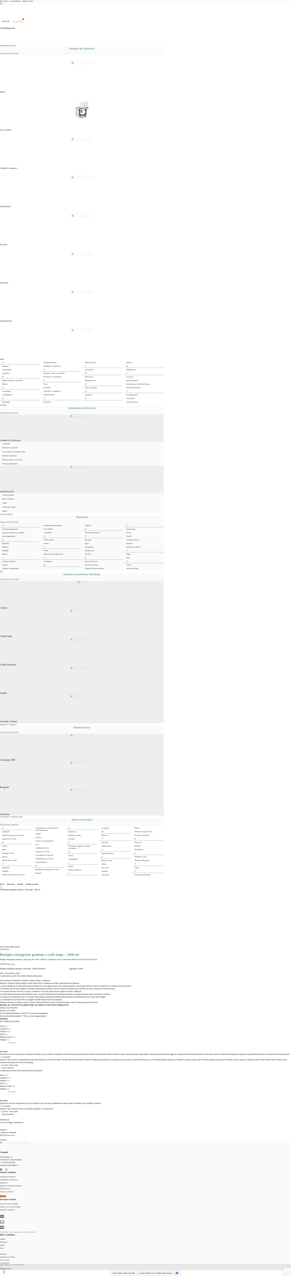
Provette (88, 554)
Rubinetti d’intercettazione (94, 568)
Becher (4, 846)
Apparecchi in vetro (9, 839)
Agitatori (5, 366)
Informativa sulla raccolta (124, 1273)
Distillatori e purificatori (52, 366)
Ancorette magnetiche (10, 529)
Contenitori (48, 532)
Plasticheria (6, 514)
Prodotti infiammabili (9, 464)
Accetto (4, 1065)
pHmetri (129, 362)
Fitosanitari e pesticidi (10, 448)
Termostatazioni (132, 402)
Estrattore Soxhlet (74, 835)
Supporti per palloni (133, 547)
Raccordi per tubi (91, 561)
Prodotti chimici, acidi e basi (12, 460)
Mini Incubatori (90, 362)
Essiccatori (72, 832)
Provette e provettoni (142, 835)
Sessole (129, 536)
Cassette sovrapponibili (10, 568)
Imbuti (46, 550)
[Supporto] (0, 1127)
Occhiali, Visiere (8, 721)
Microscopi (89, 377)
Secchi (128, 533)
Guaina (46, 543)
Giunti (70, 855)
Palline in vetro (107, 860)
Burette (4, 554)
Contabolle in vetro (42, 848)
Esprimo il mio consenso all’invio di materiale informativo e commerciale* (26, 1109)
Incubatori (47, 402)
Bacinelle (5, 543)
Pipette (137, 828)
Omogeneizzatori (108, 853)
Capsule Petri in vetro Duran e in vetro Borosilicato (47, 829)
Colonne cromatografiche (44, 841)
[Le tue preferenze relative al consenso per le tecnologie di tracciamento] (4, 1272)
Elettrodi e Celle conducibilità (54, 373)
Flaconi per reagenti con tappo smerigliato (79, 847)
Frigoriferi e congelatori (52, 391)
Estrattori (71, 839)
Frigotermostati (49, 395)
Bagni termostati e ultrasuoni (12, 380)
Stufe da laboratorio (133, 387)
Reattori (137, 846)
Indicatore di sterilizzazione (53, 554)
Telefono (3, 1031)
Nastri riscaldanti (91, 388)
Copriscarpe (6, 636)
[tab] (8, 976)
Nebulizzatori (106, 846)
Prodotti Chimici (8, 725)
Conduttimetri (7, 395)
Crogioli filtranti (41, 862)
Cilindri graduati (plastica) (53, 525)
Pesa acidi (105, 868)
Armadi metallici (8, 495)
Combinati (6, 444)
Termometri (130, 398)
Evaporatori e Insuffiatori (52, 377)
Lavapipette (48, 561)
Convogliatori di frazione (44, 855)
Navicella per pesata (92, 533)
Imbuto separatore (74, 870)
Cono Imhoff (48, 529)
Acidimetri (6, 832)
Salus (10, 1269)
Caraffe (5, 565)
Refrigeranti (139, 849)
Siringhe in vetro (141, 857)
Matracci (88, 525)
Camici (3, 607)
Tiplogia (3, 1040)
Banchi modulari (8, 499)
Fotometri (47, 387)
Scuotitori (129, 377)
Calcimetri (6, 867)
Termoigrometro (132, 395)
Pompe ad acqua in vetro (143, 831)
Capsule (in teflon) (8, 561)
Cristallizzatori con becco (44, 859)
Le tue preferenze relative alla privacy (155, 1273)
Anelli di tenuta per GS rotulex (13, 835)
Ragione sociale (6, 1037)
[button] (1, 887)
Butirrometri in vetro (9, 860)
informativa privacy (41, 1054)
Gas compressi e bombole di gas (13, 452)
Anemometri (6, 370)
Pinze (87, 543)
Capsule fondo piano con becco (13, 875)
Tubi (128, 558)
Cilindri (38, 834)
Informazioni (4, 1120)
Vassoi (128, 565)
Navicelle (105, 842)
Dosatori (38, 873)
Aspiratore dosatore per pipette (13, 533)
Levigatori (105, 828)
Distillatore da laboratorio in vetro (47, 869)
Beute (4, 849)
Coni (37, 844)
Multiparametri (90, 380)
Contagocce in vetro (42, 852)
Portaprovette (89, 550)
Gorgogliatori (73, 859)
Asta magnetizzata (8, 536)
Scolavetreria (131, 529)
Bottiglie (5, 550)
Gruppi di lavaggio (9, 507)
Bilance (5, 384)
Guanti (3, 693)
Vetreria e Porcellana (11, 817)
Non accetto (13, 1065)
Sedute (4, 511)
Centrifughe (6, 391)
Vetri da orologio (132, 568)
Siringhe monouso (132, 540)
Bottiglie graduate (32, 884)
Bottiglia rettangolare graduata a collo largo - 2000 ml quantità (22, 969)
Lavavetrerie (89, 370)
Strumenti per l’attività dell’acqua (138, 384)
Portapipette (89, 547)
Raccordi (138, 842)
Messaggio (4, 1051)
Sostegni (129, 543)
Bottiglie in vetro (8, 853)
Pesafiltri (88, 540)
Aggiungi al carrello (76, 969)
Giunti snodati (49, 540)
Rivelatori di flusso (91, 565)
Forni (45, 384)
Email (2, 1034)
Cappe (4, 503)
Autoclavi (5, 373)
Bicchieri (5, 547)
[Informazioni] (0, 1117)
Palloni (104, 864)
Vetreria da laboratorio (143, 875)
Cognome (4, 1029)
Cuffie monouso (8, 664)
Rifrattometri (130, 370)
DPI (1, 571)
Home (2, 884)
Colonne (38, 837)
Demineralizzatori (50, 362)
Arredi (3, 405)
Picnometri (105, 875)
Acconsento (6, 1057)
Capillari (5, 871)
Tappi (128, 554)
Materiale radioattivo (9, 456)
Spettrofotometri (132, 380)
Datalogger (6, 402)
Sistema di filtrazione (142, 860)
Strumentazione (8, 46)
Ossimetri (88, 395)
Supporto (3, 1130)
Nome (2, 1026)
